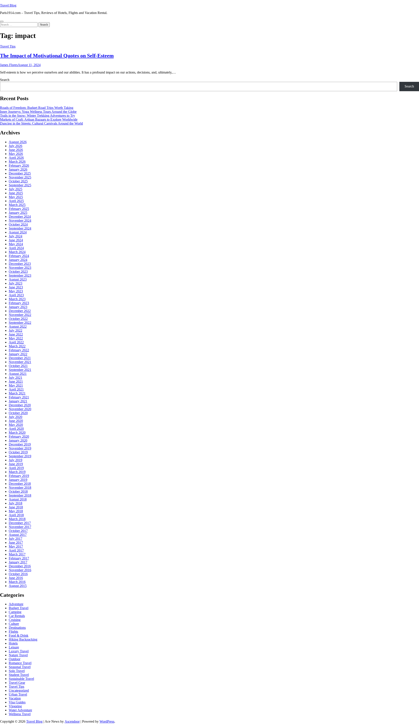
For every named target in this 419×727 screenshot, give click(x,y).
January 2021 (18, 401)
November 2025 (20, 177)
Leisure (14, 647)
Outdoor (14, 659)
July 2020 (15, 417)
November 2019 (20, 448)
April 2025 (16, 201)
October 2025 (18, 181)
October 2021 (18, 366)
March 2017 (17, 554)
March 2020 (17, 432)
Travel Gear (17, 682)
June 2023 (16, 287)
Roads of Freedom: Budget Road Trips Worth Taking (36, 108)
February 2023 (19, 303)
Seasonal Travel (20, 667)
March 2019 (17, 472)
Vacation (15, 698)
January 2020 (18, 440)
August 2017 (18, 535)
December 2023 (20, 264)
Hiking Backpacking (23, 639)
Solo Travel (17, 671)
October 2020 (18, 413)
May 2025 (16, 197)
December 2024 (20, 216)
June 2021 (16, 381)
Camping (15, 612)
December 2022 (20, 311)
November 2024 (20, 220)
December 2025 (20, 173)
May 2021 (16, 385)
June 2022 (16, 334)
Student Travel (19, 675)
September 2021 (20, 370)
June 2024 (16, 240)
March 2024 (17, 252)
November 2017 (20, 527)
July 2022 (15, 330)
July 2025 (15, 189)
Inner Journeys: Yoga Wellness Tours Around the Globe (38, 111)
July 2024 (15, 236)
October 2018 (18, 491)
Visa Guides (17, 702)
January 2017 (18, 562)
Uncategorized (19, 690)
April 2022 (16, 342)
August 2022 (18, 326)
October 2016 (18, 574)
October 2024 (18, 224)
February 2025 (19, 209)
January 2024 (18, 260)
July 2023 (15, 283)
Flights (13, 631)
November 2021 (20, 362)
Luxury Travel (19, 651)
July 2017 (15, 538)
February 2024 (19, 256)
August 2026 (18, 142)
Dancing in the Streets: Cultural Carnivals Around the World (41, 123)
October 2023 (18, 271)
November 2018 (20, 487)
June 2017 (16, 542)
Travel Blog (8, 5)
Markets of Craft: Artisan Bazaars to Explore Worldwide (38, 119)
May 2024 (16, 244)
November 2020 (20, 409)
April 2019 (16, 468)
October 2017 (18, 531)
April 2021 (16, 389)
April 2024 (16, 248)
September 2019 (20, 456)
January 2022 (18, 354)
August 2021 (18, 374)
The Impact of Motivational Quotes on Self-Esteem (57, 55)
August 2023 (18, 279)
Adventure (16, 604)
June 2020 (16, 421)
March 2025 (17, 205)
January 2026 (18, 169)
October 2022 (18, 319)
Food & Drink (18, 635)
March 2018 (17, 519)
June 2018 (16, 507)
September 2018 (20, 495)
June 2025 (16, 193)
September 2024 (20, 228)
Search (4, 80)
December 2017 (20, 523)
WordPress (107, 721)
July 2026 (15, 146)
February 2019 (19, 476)
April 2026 (16, 157)
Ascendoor (72, 721)
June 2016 (16, 578)
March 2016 (17, 582)
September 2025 (20, 185)
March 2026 (17, 161)
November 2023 (20, 267)
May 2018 (16, 511)
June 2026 (16, 150)
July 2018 (15, 503)
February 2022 (19, 350)
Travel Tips (7, 46)
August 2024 (18, 232)
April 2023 (16, 295)
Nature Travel (18, 655)
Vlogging (15, 706)
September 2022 (20, 322)
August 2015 (18, 586)
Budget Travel (18, 608)
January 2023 (18, 307)
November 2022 (20, 315)
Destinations (17, 627)
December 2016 (20, 566)
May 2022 (16, 338)
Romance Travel (20, 663)
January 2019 (18, 480)
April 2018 (16, 515)
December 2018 (20, 483)
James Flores (9, 65)
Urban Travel (18, 694)
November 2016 (20, 570)
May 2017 (16, 546)
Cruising (15, 620)
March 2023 (17, 299)
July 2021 (15, 377)
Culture (14, 624)
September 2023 (20, 275)
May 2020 (16, 425)
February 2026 (19, 165)
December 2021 (20, 358)
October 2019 (18, 452)
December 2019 (20, 444)
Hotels (13, 643)
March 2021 (17, 393)
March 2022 (17, 346)
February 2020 (19, 436)
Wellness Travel (20, 714)
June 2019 (16, 464)
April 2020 (16, 428)
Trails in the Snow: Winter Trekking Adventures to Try (37, 115)
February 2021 (19, 397)
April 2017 (16, 550)
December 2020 (20, 405)
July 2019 (15, 460)
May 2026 (16, 154)
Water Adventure (20, 710)
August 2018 (18, 499)
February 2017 (19, 558)
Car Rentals (17, 616)
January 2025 (18, 212)
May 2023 (16, 291)
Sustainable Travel (21, 679)
